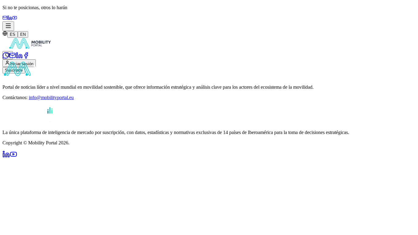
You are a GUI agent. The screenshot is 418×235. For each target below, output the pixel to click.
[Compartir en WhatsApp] (5, 57)
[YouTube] (14, 18)
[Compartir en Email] (12, 57)
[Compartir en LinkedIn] (19, 57)
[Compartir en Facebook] (26, 57)
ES (12, 34)
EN (23, 34)
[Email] (4, 18)
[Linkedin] (9, 18)
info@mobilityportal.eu (51, 97)
